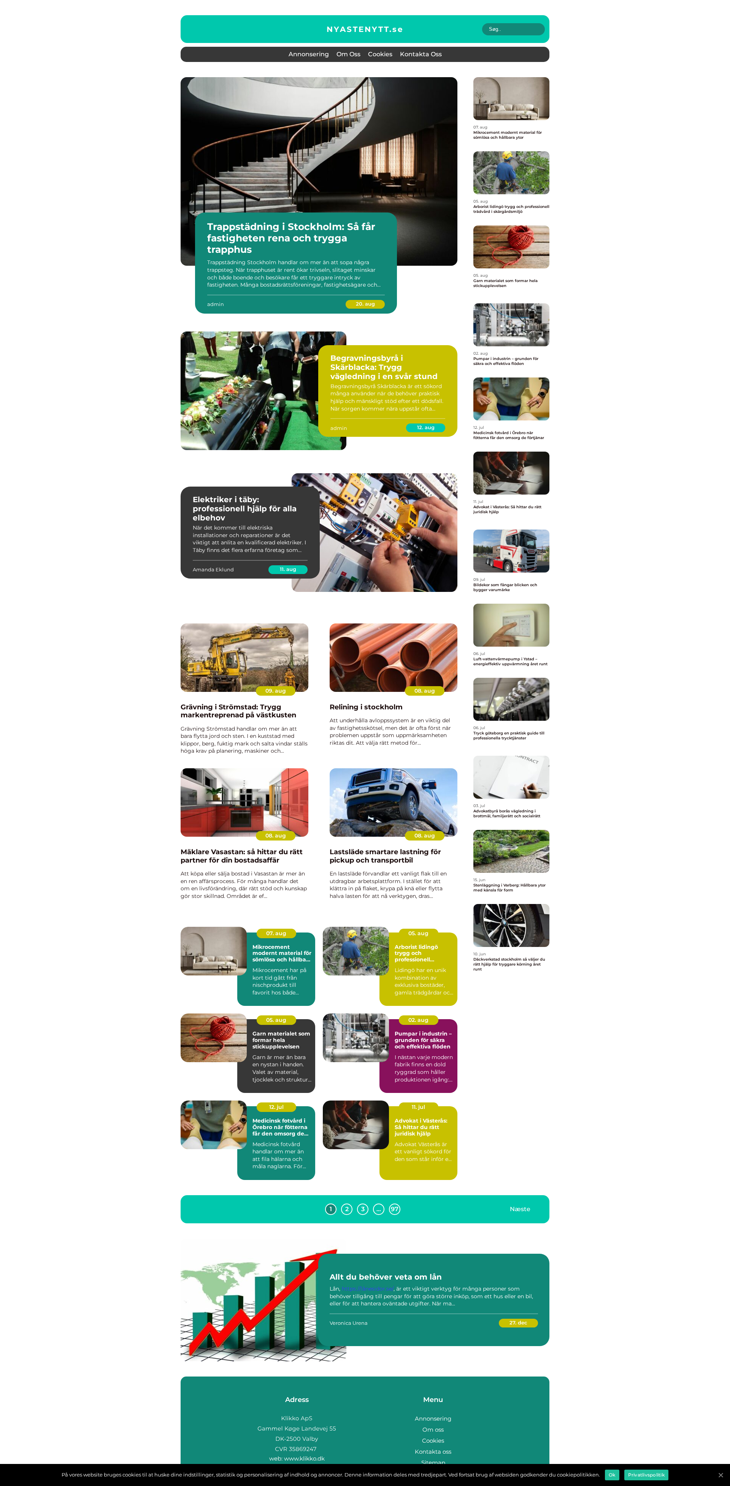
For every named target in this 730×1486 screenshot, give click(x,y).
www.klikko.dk (304, 1458)
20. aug (365, 304)
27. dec (518, 1322)
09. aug (275, 690)
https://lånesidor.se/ (368, 1288)
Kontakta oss (421, 54)
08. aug (424, 690)
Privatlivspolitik (646, 1475)
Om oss (348, 54)
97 (394, 1209)
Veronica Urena (349, 1323)
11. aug (288, 569)
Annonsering (309, 54)
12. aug (426, 427)
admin (215, 304)
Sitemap (433, 1462)
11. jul (418, 1107)
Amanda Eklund (213, 569)
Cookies (380, 54)
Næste (520, 1209)
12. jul (276, 1107)
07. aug (276, 933)
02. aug (418, 1020)
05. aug (418, 933)
